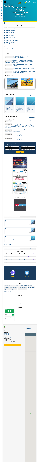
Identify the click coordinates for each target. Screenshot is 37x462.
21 (24, 259)
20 (19, 259)
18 (11, 259)
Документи (30, 19)
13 (19, 257)
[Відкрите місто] (18, 205)
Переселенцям (14, 19)
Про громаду (7, 19)
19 (15, 259)
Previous (5, 90)
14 (24, 257)
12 (15, 257)
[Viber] (12, 274)
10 (6, 257)
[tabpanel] (10, 83)
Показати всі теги (7, 291)
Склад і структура (23, 19)
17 (6, 259)
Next (34, 90)
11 (11, 257)
